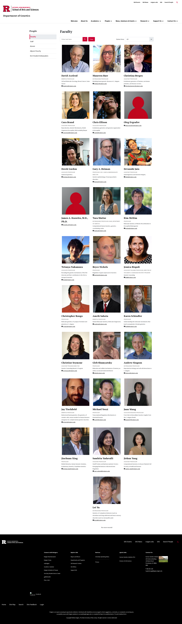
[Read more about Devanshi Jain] (138, 151)
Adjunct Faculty (35, 51)
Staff (31, 41)
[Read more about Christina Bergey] (138, 58)
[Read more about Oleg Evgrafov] (138, 105)
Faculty (33, 37)
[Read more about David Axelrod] (75, 58)
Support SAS (74, 570)
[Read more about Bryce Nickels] (107, 250)
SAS (161, 2)
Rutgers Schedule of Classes (51, 570)
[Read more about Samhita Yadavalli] (107, 441)
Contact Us (171, 21)
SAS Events (137, 2)
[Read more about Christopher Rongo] (75, 299)
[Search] (85, 39)
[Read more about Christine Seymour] (75, 345)
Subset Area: (120, 39)
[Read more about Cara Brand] (75, 105)
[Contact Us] (177, 21)
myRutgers (46, 563)
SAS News (145, 2)
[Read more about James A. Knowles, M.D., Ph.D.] (75, 201)
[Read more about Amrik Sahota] (107, 299)
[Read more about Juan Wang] (138, 392)
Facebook (38, 594)
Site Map (12, 604)
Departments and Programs (78, 560)
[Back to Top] (178, 619)
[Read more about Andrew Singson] (138, 345)
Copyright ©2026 (70, 618)
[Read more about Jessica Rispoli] (138, 250)
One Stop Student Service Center (52, 573)
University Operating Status (102, 556)
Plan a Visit (47, 580)
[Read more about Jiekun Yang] (138, 441)
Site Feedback (32, 604)
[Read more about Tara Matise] (107, 201)
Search (21, 604)
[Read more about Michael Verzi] (107, 392)
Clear (91, 39)
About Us (84, 21)
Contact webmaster (112, 618)
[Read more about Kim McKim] (138, 201)
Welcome (74, 21)
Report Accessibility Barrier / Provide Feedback (112, 614)
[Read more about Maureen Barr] (107, 58)
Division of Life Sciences (125, 561)
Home (4, 604)
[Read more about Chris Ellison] (107, 105)
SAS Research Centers (76, 563)
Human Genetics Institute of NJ (127, 557)
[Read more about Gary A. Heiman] (107, 151)
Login (42, 604)
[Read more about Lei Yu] (107, 490)
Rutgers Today (47, 560)
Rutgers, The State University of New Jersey (86, 618)
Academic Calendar (49, 567)
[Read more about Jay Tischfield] (75, 392)
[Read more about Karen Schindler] (138, 299)
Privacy (97, 562)
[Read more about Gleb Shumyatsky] (107, 345)
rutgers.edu (154, 2)
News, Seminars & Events (125, 21)
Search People (169, 2)
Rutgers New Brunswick (50, 556)
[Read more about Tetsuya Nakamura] (75, 250)
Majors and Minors (75, 556)
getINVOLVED (47, 577)
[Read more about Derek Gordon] (75, 151)
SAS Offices (73, 567)
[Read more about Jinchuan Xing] (75, 441)
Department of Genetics (16, 15)
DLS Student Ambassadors (39, 56)
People (107, 21)
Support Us (157, 21)
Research (143, 21)
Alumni (32, 46)
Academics (95, 21)
